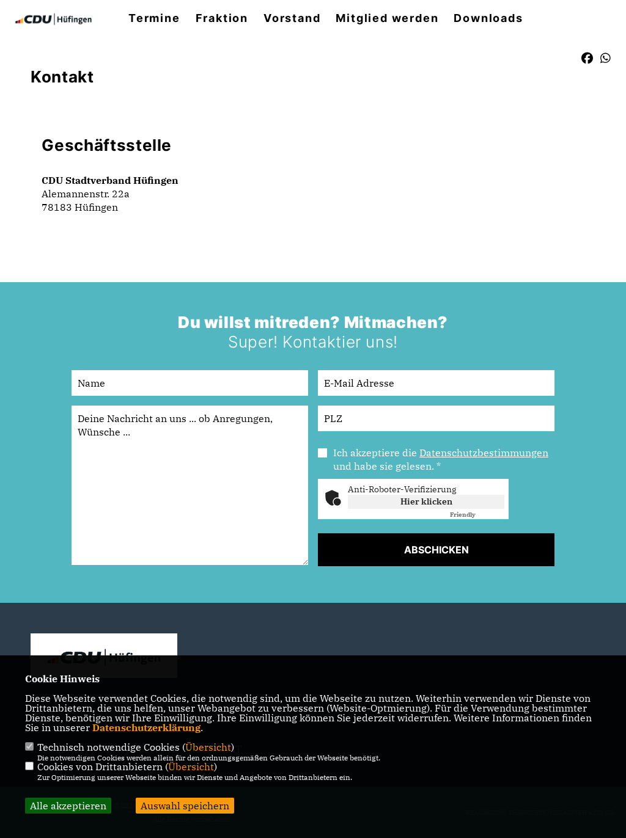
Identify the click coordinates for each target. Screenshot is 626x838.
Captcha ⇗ (477, 515)
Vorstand (291, 18)
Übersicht (208, 747)
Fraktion (222, 18)
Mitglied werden (387, 18)
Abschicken (436, 550)
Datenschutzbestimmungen (483, 452)
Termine (154, 18)
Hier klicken (426, 501)
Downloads (488, 18)
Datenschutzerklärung (146, 727)
